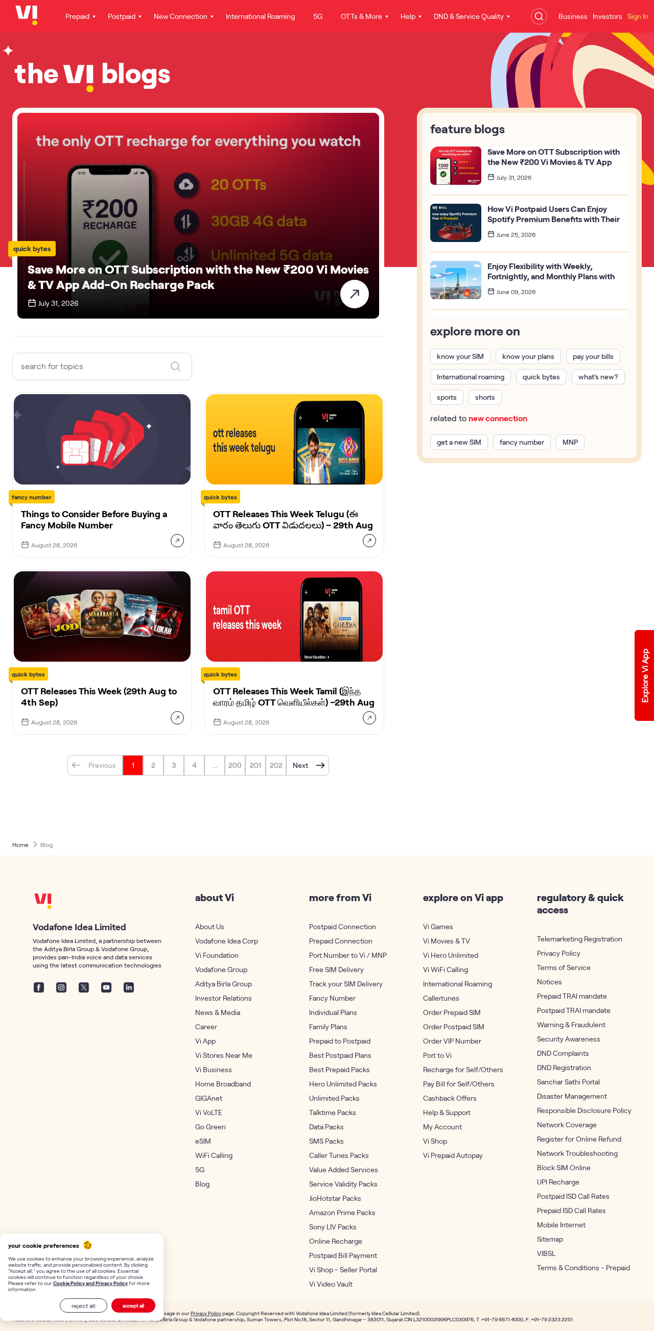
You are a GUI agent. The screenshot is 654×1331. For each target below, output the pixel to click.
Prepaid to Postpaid (339, 1040)
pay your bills (593, 356)
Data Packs (326, 1126)
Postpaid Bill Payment (343, 1255)
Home (20, 844)
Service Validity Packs (343, 1183)
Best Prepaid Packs (339, 1069)
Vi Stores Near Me (223, 1055)
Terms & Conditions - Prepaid (577, 1267)
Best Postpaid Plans (340, 1055)
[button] (95, 765)
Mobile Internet (561, 1224)
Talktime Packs (332, 1112)
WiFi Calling (213, 1155)
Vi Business (213, 1069)
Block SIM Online (564, 1167)
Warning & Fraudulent (571, 1024)
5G (199, 1169)
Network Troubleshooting (577, 1153)
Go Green (210, 1126)
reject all (84, 1305)
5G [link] (317, 16)
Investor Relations (223, 998)
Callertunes (441, 998)
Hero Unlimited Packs (343, 1083)
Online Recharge (335, 1241)
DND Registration (564, 1067)
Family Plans (328, 1026)
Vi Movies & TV (446, 940)
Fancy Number (332, 998)
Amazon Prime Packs (342, 1212)
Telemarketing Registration (577, 938)
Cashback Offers (450, 1098)
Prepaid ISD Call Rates (571, 1210)
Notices (549, 981)
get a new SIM (459, 442)
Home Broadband (223, 1083)
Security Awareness (568, 1038)
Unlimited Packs (334, 1098)
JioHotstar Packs (335, 1198)
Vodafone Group (221, 969)
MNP (570, 442)
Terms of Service (564, 967)
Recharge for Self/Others (463, 1069)
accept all (133, 1305)
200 (235, 765)
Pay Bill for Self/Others (459, 1083)
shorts (485, 397)
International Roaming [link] (260, 16)
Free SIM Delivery (336, 969)
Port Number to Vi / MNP (348, 955)
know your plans (528, 356)
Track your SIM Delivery (346, 983)
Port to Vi (437, 1055)
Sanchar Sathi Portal (568, 1081)
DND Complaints (563, 1053)
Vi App (205, 1040)
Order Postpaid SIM (453, 1026)
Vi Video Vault (331, 1283)
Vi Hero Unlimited (450, 955)
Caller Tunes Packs (339, 1155)
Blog (46, 844)
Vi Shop (435, 1140)
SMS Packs (326, 1140)
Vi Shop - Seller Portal (343, 1269)
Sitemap (550, 1239)
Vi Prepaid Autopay (453, 1155)
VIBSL (546, 1253)
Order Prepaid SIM (452, 1012)
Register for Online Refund (577, 1138)
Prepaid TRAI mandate (572, 995)
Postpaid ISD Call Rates (573, 1196)
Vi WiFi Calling (445, 969)
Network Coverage (567, 1124)
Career (206, 1026)
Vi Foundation (217, 955)
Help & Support (447, 1112)
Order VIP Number (452, 1040)
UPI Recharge (558, 1181)
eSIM (203, 1140)
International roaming (470, 376)
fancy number (522, 442)
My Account (442, 1126)
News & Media (217, 1012)
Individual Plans (333, 1012)
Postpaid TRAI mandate (574, 1010)
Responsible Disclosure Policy (577, 1110)
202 (276, 765)
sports (447, 397)
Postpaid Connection (342, 926)
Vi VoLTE (208, 1112)
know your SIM (460, 356)
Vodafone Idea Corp (226, 940)
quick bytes (541, 376)
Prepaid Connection (340, 940)
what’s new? (598, 376)
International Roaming (457, 983)
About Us (209, 926)
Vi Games (438, 926)
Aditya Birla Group (223, 983)
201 (255, 765)
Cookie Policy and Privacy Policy (90, 1283)
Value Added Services (343, 1169)
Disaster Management (572, 1096)
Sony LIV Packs (333, 1226)
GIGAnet (208, 1098)
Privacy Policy (558, 953)
